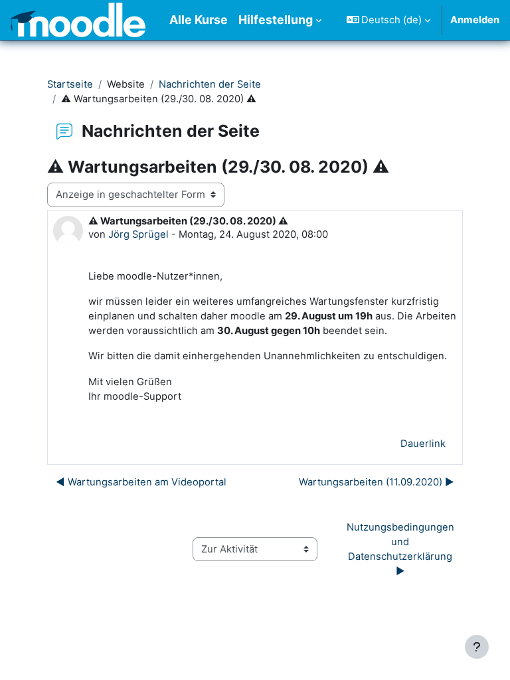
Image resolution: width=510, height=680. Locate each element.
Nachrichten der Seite (210, 84)
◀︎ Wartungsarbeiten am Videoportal (141, 482)
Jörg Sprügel (138, 234)
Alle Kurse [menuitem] (198, 20)
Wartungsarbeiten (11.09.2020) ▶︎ (376, 482)
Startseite (70, 84)
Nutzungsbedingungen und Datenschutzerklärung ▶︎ (402, 549)
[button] (389, 20)
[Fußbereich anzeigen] (477, 647)
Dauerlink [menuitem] (423, 444)
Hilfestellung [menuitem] (275, 20)
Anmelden (474, 20)
